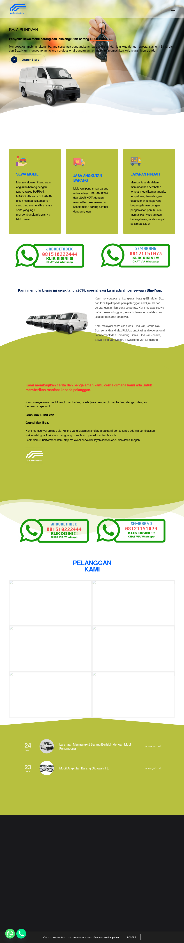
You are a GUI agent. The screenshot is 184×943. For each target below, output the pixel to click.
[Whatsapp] (10, 934)
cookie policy (111, 937)
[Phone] (21, 934)
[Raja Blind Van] (17, 9)
